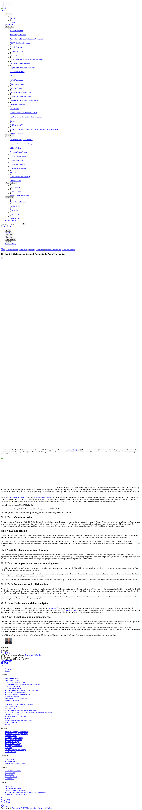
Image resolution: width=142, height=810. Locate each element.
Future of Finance (16, 88)
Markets (9, 197)
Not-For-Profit (15, 206)
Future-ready (23, 250)
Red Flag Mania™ (16, 125)
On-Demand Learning (17, 164)
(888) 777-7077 (6, 661)
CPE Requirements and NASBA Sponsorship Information (25, 792)
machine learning (72, 610)
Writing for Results (16, 133)
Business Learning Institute (42, 497)
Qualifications (10, 183)
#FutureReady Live (16, 31)
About (8, 14)
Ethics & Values (15, 148)
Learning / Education (36, 250)
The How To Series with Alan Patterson (24, 100)
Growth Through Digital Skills (20, 96)
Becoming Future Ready (18, 152)
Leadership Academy (17, 105)
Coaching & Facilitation (18, 168)
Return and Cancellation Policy (16, 794)
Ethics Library (15, 76)
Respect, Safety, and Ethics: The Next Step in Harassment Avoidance (34, 129)
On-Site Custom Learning (19, 156)
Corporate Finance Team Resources (22, 68)
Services (9, 135)
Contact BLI (5, 800)
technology (52, 608)
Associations (14, 218)
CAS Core (13, 55)
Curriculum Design (16, 160)
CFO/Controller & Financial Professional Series (26, 59)
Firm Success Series (17, 84)
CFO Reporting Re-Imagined (20, 63)
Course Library (10, 220)
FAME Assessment (16, 80)
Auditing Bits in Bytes (17, 51)
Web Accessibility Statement (15, 790)
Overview (13, 18)
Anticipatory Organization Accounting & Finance (22, 684)
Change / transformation (9, 250)
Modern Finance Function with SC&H (23, 113)
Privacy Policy (10, 786)
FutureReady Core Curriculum (20, 92)
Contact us (8, 2)
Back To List (5, 653)
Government (14, 210)
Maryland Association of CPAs (16, 497)
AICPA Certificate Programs (20, 43)
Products (9, 26)
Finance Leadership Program (20, 195)
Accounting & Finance (18, 35)
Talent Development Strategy (20, 177)
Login (3, 6)
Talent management (68, 250)
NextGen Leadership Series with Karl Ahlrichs (26, 117)
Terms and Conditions (13, 788)
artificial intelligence (73, 450)
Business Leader (15, 214)
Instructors (9, 24)
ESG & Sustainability (17, 72)
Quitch (12, 121)
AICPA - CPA (15, 187)
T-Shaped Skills (15, 181)
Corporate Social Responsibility (21, 144)
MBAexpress (14, 109)
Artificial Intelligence (17, 47)
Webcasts (13, 173)
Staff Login (5, 806)
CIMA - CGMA (15, 191)
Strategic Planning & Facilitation (21, 140)
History (12, 22)
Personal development (53, 250)
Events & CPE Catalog (33, 655)
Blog (2, 2)
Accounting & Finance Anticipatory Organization (27, 39)
